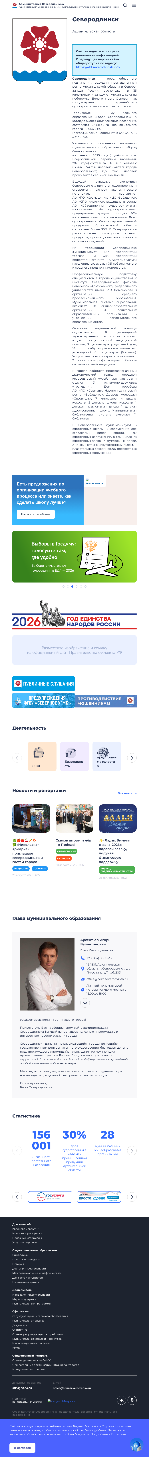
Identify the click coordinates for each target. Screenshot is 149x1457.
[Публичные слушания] (43, 683)
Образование (66, 851)
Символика (20, 1255)
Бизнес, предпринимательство (116, 870)
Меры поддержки (24, 1299)
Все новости (127, 793)
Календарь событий (25, 1228)
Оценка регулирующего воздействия (37, 1334)
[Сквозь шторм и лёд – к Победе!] (74, 818)
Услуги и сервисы (24, 1242)
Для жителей (21, 1224)
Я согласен (22, 1448)
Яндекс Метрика (85, 1426)
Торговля (39, 868)
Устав (16, 1347)
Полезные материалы (27, 1238)
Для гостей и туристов (27, 1277)
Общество (21, 868)
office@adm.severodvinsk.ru (72, 1388)
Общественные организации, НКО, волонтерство (45, 1365)
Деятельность (21, 1290)
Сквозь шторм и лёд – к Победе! (73, 842)
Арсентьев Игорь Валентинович (95, 942)
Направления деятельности (31, 1294)
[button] (64, 586)
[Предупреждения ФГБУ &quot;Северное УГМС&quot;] (43, 700)
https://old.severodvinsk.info (98, 67)
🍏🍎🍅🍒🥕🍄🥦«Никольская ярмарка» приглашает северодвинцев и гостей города (27, 851)
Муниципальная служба (28, 1320)
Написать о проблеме (35, 514)
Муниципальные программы (31, 1303)
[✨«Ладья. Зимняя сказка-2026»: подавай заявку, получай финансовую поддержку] (118, 818)
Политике (118, 1434)
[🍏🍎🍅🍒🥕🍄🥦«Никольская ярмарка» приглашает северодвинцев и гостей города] (31, 818)
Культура (63, 858)
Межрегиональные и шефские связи (37, 1273)
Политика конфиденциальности (27, 1400)
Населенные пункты (25, 1282)
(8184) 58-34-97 (22, 1388)
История (18, 1264)
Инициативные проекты (28, 1369)
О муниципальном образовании (34, 1250)
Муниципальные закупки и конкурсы (37, 1338)
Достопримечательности (29, 1268)
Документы (19, 1325)
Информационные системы (31, 1343)
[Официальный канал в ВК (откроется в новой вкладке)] (121, 1400)
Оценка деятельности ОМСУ (31, 1360)
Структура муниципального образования (40, 1316)
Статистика (19, 1329)
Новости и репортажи (27, 1233)
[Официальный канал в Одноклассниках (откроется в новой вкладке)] (132, 1400)
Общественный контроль (30, 1355)
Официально (21, 1311)
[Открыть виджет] (137, 1445)
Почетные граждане (26, 1259)
